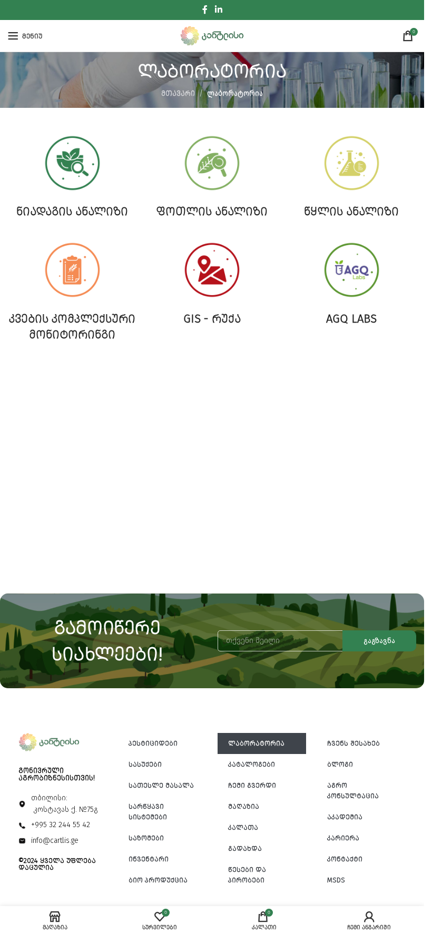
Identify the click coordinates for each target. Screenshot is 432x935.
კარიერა (343, 838)
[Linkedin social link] (218, 10)
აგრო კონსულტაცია (353, 790)
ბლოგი (340, 764)
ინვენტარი (149, 859)
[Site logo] (212, 35)
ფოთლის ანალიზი (212, 211)
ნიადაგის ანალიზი (72, 211)
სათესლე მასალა (161, 785)
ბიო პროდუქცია (158, 880)
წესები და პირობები (247, 875)
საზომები (146, 838)
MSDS (336, 880)
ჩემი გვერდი (252, 785)
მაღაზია (243, 806)
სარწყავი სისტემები (148, 811)
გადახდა (245, 848)
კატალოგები (251, 764)
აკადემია (344, 817)
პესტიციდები (153, 743)
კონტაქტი (344, 859)
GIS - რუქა (212, 318)
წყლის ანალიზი (351, 211)
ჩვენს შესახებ (353, 743)
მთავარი (178, 93)
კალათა (243, 827)
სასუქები (145, 764)
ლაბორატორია (256, 743)
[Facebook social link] (205, 10)
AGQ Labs (351, 318)
